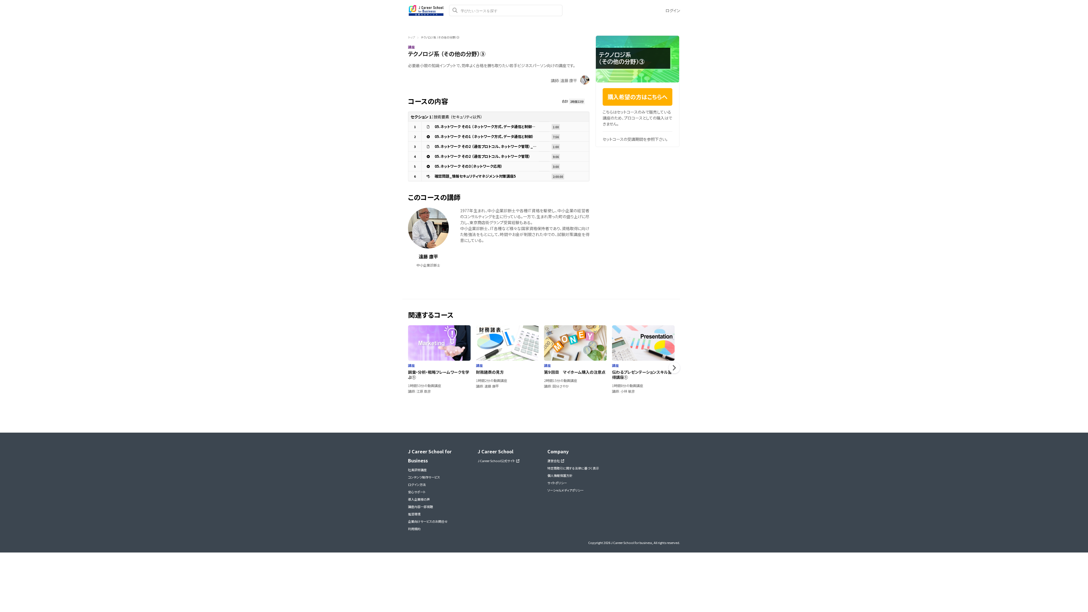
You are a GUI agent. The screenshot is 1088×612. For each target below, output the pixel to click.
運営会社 (554, 460)
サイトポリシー (557, 483)
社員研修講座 (417, 470)
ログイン (673, 10)
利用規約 (414, 528)
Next (674, 367)
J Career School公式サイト (497, 460)
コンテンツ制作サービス (424, 477)
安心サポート (417, 492)
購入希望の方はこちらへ (637, 97)
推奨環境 (414, 514)
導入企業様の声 (419, 499)
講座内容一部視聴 (420, 506)
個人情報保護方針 (559, 475)
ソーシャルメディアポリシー (565, 490)
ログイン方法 (417, 484)
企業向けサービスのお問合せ (428, 521)
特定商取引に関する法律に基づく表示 (573, 468)
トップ (411, 37)
